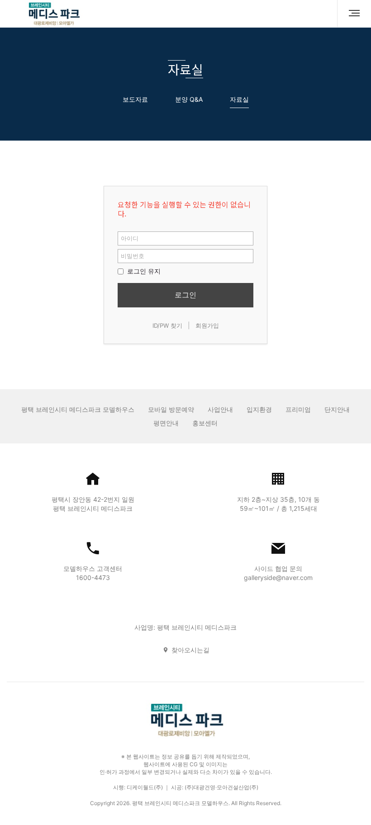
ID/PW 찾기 (167, 325)
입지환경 (259, 409)
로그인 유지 (143, 271)
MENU (350, 13)
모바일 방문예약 (171, 409)
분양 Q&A (189, 99)
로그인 (185, 294)
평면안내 (166, 423)
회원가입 (207, 325)
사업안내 (220, 409)
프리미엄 (298, 409)
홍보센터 (205, 423)
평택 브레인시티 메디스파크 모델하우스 (77, 409)
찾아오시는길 (190, 650)
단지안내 (337, 409)
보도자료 (135, 99)
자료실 (239, 99)
